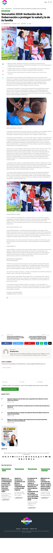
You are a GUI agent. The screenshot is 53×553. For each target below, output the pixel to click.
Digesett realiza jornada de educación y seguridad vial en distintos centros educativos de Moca (27, 399)
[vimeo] (10, 456)
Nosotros (18, 528)
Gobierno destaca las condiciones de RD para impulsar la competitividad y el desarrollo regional (19, 484)
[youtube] (12, 456)
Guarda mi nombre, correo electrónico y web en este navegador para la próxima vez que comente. (25, 385)
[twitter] (23, 456)
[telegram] (8, 456)
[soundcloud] (49, 456)
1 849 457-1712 (33, 528)
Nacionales (44, 470)
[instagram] (17, 456)
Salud (4, 470)
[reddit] (33, 459)
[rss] (33, 456)
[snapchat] (31, 459)
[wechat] (21, 459)
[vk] (26, 459)
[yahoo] (43, 456)
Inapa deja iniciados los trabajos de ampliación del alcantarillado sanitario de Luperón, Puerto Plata (28, 413)
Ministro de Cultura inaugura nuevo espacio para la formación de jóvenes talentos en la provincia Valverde (27, 420)
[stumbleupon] (38, 456)
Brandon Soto (7, 23)
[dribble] (29, 456)
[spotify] (19, 459)
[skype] (36, 456)
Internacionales (8, 8)
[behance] (5, 456)
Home (2, 8)
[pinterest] (21, 456)
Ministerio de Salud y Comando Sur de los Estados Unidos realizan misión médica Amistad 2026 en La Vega (46, 484)
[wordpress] (41, 456)
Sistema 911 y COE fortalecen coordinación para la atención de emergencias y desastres (28, 406)
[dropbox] (31, 456)
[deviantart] (26, 456)
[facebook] (3, 456)
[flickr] (46, 456)
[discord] (29, 459)
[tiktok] (23, 459)
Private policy (25, 528)
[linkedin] (19, 456)
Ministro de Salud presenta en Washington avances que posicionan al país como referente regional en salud (6, 484)
